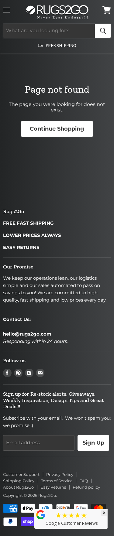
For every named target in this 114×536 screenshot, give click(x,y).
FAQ (83, 480)
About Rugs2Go (18, 487)
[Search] (103, 31)
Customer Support (21, 474)
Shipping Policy (18, 480)
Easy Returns (53, 487)
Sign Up (93, 442)
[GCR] (40, 514)
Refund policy (86, 487)
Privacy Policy (59, 474)
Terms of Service (57, 480)
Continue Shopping (57, 128)
